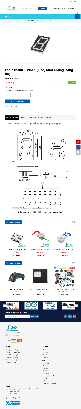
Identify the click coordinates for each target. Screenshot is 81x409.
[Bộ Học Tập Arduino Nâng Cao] (64, 277)
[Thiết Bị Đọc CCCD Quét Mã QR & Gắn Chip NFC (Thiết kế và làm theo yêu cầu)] (40, 277)
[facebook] (65, 316)
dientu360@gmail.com (16, 398)
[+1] (16, 106)
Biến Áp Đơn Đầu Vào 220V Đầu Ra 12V (42, 250)
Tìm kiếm (42, 8)
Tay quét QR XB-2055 (17, 289)
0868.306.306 (13, 394)
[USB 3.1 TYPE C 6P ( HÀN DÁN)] (16, 237)
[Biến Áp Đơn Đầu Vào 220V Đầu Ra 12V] (40, 237)
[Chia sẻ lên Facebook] (7, 106)
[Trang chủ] (11, 8)
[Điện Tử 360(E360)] (40, 328)
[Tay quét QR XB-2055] (16, 277)
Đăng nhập (56, 8)
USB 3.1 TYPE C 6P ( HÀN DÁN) (17, 250)
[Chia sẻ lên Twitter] (12, 106)
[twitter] (70, 316)
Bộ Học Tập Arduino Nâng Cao (64, 289)
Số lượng (8, 95)
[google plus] (74, 316)
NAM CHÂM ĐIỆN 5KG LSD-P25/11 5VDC (66, 250)
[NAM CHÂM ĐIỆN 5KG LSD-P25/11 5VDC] (64, 237)
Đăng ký (71, 8)
